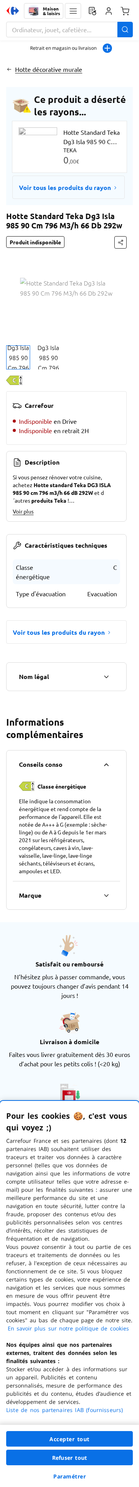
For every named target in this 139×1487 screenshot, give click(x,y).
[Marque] (106, 895)
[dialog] (69, 1294)
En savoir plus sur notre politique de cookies (68, 1328)
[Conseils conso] (106, 764)
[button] (73, 11)
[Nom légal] (106, 676)
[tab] (18, 357)
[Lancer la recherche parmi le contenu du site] (125, 29)
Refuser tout (69, 1457)
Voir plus (23, 511)
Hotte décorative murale (48, 69)
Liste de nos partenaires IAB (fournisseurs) (64, 1410)
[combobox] (69, 29)
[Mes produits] (92, 11)
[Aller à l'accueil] (12, 11)
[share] (120, 242)
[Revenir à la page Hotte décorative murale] (9, 69)
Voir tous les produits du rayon (65, 187)
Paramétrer (69, 1476)
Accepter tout (69, 1439)
